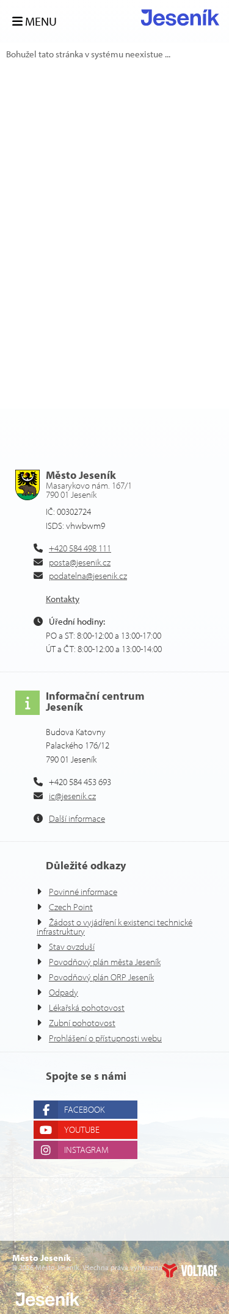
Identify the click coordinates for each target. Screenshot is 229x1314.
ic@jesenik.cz (72, 796)
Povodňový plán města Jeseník (105, 962)
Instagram (86, 1149)
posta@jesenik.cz (80, 562)
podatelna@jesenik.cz (88, 575)
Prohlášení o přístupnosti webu (105, 1038)
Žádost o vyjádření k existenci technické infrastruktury (114, 926)
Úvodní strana (180, 17)
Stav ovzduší (72, 946)
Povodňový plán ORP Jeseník (101, 977)
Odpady (63, 992)
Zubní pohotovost (82, 1023)
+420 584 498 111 (80, 548)
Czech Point (71, 907)
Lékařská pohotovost (87, 1007)
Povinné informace (83, 891)
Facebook (84, 1109)
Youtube (82, 1129)
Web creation (189, 1270)
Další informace (77, 818)
